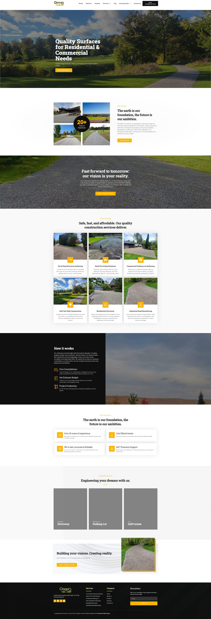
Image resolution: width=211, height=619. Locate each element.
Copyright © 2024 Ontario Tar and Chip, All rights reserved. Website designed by (82, 613)
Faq (115, 3)
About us (89, 3)
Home (81, 3)
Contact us (137, 3)
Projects (97, 3)
